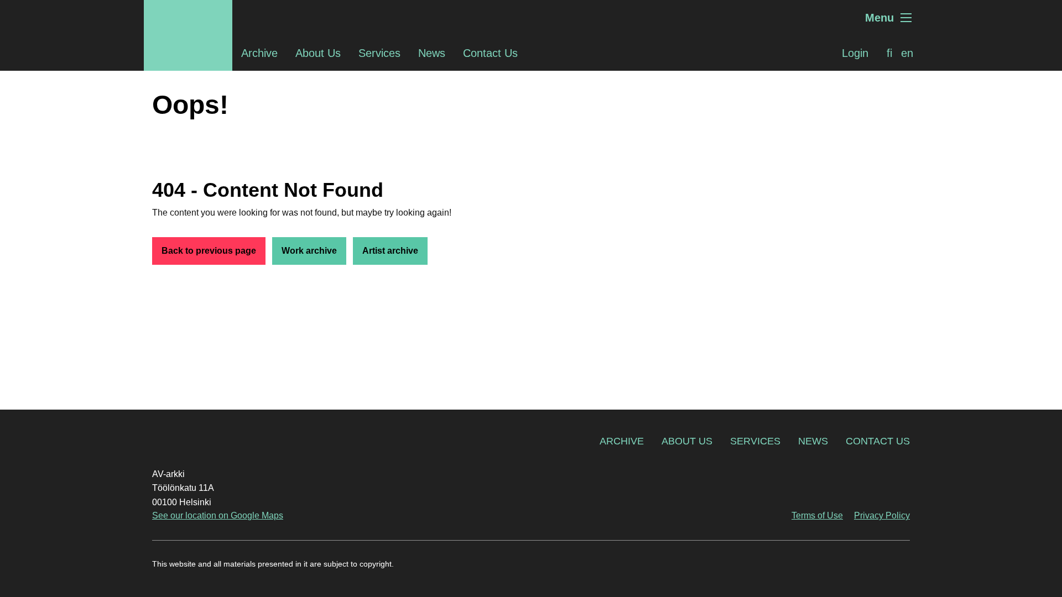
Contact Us (490, 53)
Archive (259, 53)
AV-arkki (188, 17)
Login (855, 53)
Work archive (309, 250)
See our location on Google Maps (217, 515)
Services (379, 53)
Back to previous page (209, 250)
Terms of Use (817, 515)
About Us (318, 53)
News (431, 53)
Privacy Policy (882, 515)
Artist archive (390, 250)
